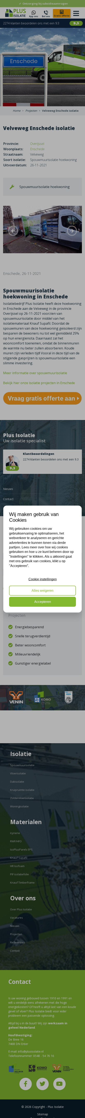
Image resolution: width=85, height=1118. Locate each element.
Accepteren (42, 601)
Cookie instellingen (42, 579)
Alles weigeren (42, 590)
